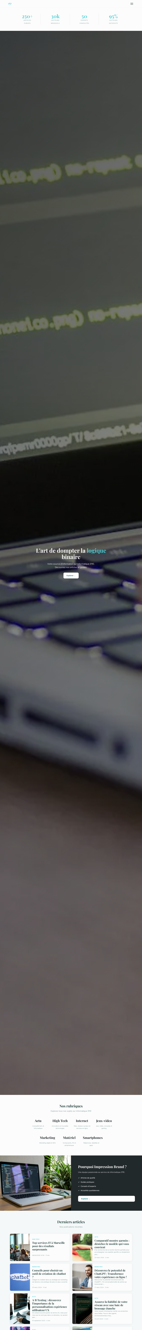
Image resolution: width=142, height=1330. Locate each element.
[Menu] (132, 4)
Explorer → (71, 575)
